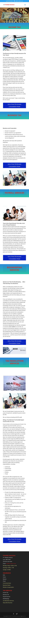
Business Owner (6, 585)
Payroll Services (6, 596)
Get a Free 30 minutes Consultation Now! (14, 105)
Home (4, 577)
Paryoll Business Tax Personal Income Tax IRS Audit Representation (14, 14)
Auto (4, 575)
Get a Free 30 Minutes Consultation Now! (14, 165)
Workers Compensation (8, 587)
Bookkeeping (6, 598)
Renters (5, 579)
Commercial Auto (7, 583)
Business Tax (6, 594)
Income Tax (5, 592)
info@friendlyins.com (11, 563)
